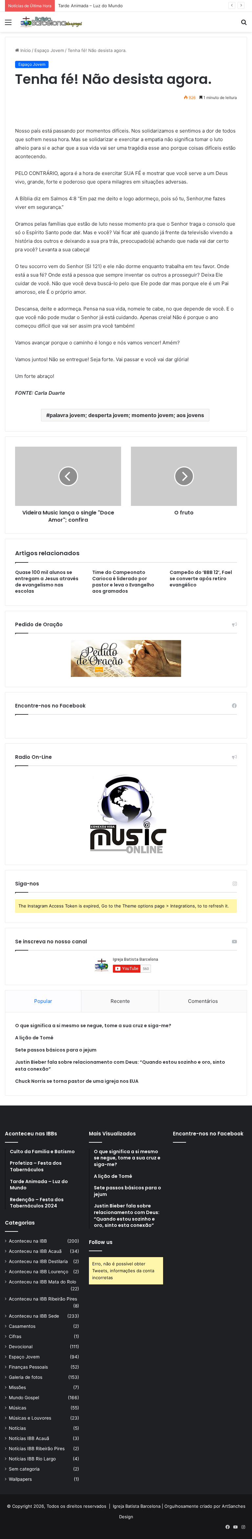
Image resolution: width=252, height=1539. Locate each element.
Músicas (17, 1407)
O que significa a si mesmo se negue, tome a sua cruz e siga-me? (93, 1025)
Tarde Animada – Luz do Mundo (90, 5)
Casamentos (22, 1326)
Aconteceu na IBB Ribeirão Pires (43, 1299)
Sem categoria (24, 1469)
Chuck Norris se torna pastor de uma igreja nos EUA (76, 1081)
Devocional (20, 1346)
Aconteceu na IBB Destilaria (38, 1261)
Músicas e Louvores (30, 1418)
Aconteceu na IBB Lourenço (38, 1271)
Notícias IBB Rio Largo (32, 1458)
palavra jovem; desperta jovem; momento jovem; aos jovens (127, 415)
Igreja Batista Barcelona (136, 1506)
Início (25, 50)
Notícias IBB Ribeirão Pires (37, 1448)
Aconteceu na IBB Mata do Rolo (42, 1281)
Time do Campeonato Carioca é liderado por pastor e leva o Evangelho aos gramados (123, 581)
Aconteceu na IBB (28, 1241)
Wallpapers (20, 1479)
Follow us (101, 1242)
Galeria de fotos (25, 1377)
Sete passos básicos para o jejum (55, 1050)
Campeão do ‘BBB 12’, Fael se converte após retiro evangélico (201, 578)
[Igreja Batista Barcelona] (51, 21)
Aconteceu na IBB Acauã (35, 1251)
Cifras (15, 1336)
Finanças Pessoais (28, 1367)
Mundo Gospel (24, 1397)
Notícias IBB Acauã (29, 1438)
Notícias (17, 1428)
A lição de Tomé (34, 1037)
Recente (120, 1001)
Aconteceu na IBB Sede (34, 1316)
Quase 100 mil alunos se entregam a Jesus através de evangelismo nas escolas (46, 581)
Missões (17, 1387)
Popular (43, 1001)
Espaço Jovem (49, 50)
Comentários (203, 1001)
